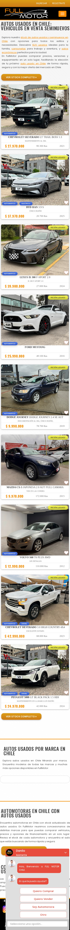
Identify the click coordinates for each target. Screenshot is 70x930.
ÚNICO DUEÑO (35, 211)
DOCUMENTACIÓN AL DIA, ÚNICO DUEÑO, (35, 421)
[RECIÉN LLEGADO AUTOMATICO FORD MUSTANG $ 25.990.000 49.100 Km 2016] (35, 361)
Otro (43, 914)
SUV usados (39, 45)
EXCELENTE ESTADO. (35, 631)
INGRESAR (41, 3)
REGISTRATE (58, 3)
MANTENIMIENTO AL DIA (35, 141)
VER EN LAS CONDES (35, 491)
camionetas (18, 48)
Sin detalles (35, 561)
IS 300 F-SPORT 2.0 (35, 281)
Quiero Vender (43, 899)
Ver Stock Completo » (21, 77)
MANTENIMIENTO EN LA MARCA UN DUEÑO (35, 701)
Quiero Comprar (43, 891)
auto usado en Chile (33, 63)
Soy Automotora (43, 906)
